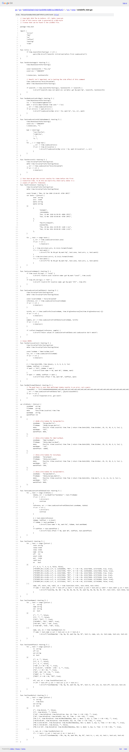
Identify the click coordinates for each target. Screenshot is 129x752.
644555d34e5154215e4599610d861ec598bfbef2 (43, 10)
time (73, 10)
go (16, 10)
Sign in (125, 3)
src (68, 10)
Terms (23, 749)
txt (120, 749)
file (56, 15)
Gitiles (12, 749)
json (125, 749)
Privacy (17, 749)
